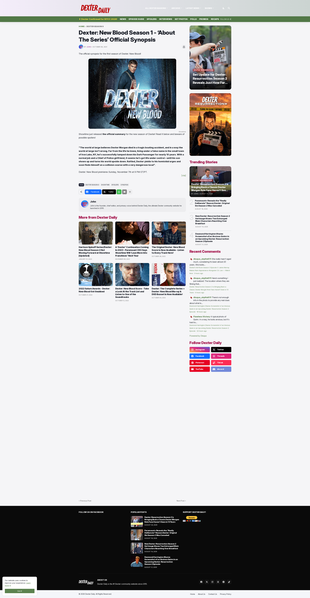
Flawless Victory (201, 316)
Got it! (19, 591)
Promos (203, 19)
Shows (208, 8)
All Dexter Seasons (155, 8)
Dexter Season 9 (95, 27)
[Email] (124, 191)
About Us (201, 594)
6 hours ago (199, 292)
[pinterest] (223, 582)
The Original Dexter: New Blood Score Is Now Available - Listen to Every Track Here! (168, 250)
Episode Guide (136, 19)
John (93, 201)
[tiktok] (229, 582)
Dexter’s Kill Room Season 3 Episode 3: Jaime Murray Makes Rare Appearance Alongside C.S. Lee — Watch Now (210, 270)
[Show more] (130, 191)
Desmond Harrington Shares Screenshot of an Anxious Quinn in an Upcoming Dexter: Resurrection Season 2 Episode (212, 237)
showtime (105, 185)
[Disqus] (132, 399)
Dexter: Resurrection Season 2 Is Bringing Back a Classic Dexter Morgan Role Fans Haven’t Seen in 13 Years (209, 289)
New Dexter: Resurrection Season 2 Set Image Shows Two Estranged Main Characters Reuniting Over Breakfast (212, 220)
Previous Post (85, 501)
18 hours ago (201, 312)
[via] (183, 175)
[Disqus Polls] (132, 336)
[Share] (184, 47)
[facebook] (201, 582)
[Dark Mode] (224, 8)
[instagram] (212, 582)
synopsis (124, 185)
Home (82, 27)
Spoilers (152, 19)
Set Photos (181, 19)
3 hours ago (198, 273)
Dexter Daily (90, 594)
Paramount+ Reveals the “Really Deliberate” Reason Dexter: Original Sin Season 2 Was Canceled (212, 203)
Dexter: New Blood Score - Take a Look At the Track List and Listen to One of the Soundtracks (132, 292)
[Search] (229, 8)
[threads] (218, 582)
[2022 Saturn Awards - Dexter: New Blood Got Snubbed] (96, 274)
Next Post (180, 501)
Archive (175, 8)
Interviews (165, 19)
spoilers (115, 185)
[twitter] (207, 582)
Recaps (215, 19)
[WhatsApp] (119, 191)
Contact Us (212, 594)
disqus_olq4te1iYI (202, 259)
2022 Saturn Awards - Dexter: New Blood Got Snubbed (94, 290)
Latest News (192, 8)
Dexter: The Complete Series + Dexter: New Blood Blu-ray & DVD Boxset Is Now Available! (168, 291)
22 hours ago (202, 331)
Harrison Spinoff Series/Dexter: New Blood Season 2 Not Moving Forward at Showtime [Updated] (95, 251)
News (123, 19)
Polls (193, 19)
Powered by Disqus (198, 336)
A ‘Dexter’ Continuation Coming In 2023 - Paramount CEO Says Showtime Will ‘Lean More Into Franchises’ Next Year (132, 251)
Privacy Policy (225, 594)
